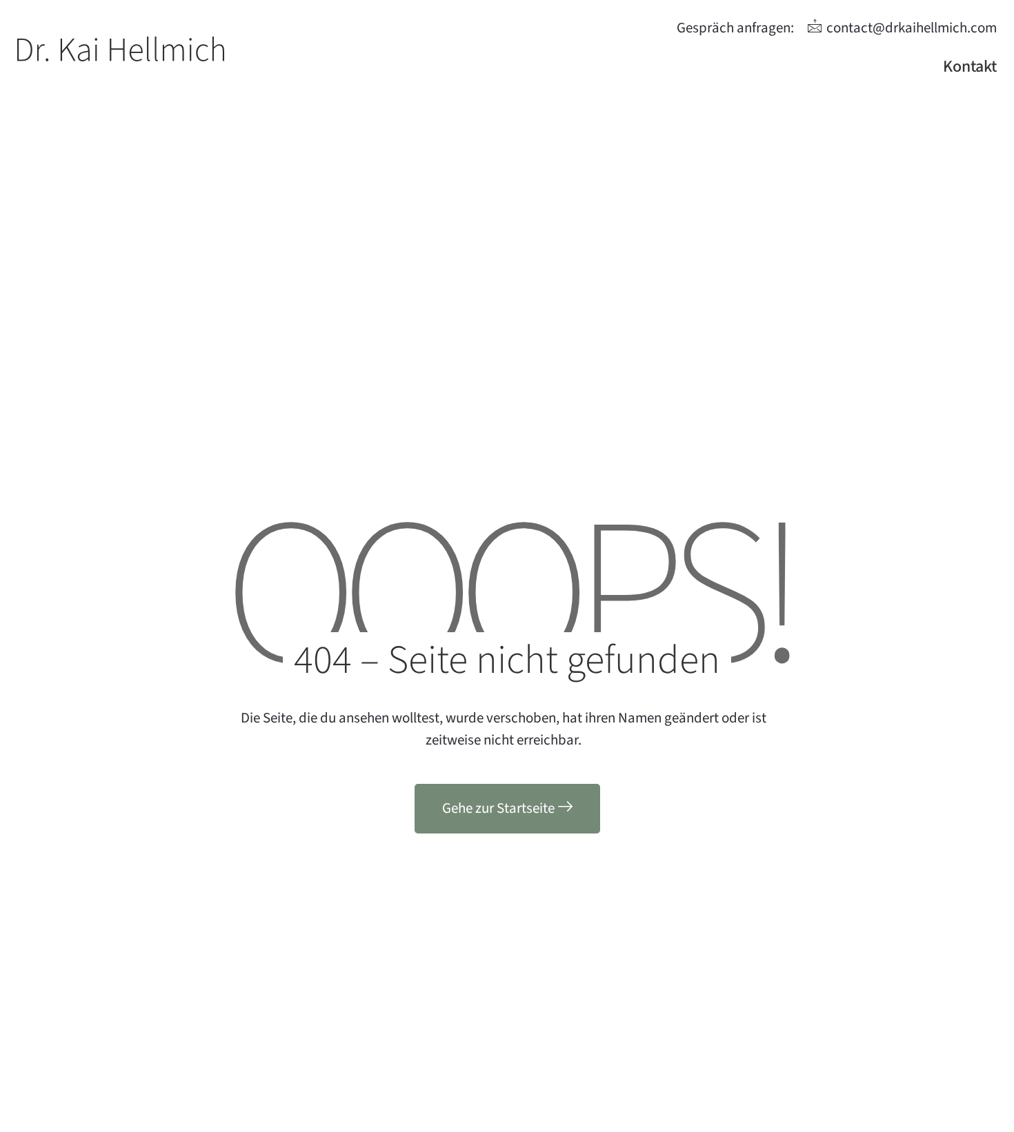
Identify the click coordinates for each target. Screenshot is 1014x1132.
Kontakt (970, 66)
